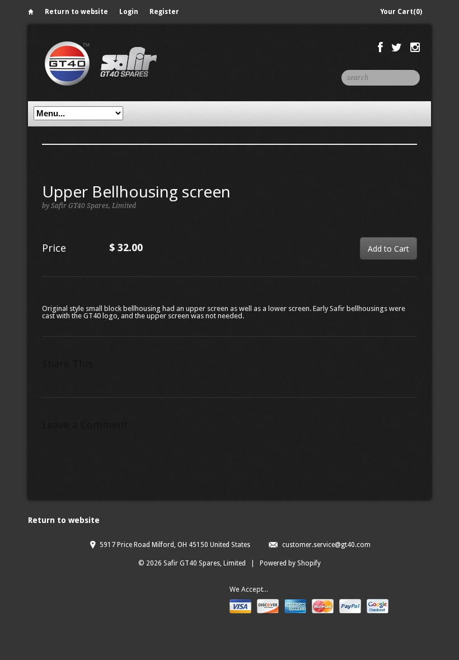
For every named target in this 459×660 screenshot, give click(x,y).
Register (164, 12)
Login (128, 12)
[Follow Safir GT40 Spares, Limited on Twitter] (396, 47)
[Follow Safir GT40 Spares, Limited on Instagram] (415, 47)
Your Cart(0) (401, 12)
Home (31, 13)
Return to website (76, 12)
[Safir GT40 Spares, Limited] (100, 63)
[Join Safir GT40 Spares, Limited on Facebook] (380, 47)
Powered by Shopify (290, 563)
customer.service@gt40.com (326, 545)
